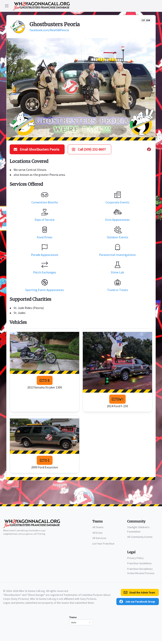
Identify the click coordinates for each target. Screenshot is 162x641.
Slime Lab (117, 272)
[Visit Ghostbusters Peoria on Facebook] (149, 149)
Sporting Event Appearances (44, 290)
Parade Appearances (44, 255)
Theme (72, 617)
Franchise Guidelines (139, 563)
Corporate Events (117, 202)
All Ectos (97, 532)
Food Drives (44, 237)
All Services (99, 538)
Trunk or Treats (117, 290)
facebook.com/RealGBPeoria (49, 30)
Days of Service (45, 220)
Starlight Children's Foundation (138, 529)
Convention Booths (44, 202)
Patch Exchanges (44, 272)
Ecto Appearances (117, 220)
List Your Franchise (103, 543)
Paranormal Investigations (117, 255)
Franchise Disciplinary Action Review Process (140, 571)
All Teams (98, 527)
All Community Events (140, 537)
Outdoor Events (117, 237)
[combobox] (81, 622)
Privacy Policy (135, 558)
